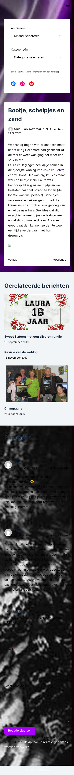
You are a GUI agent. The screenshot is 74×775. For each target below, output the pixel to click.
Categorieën (19, 49)
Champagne (13, 408)
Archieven (18, 28)
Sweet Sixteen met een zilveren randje (33, 336)
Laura (57, 129)
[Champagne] (36, 383)
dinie (13, 72)
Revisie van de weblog (21, 352)
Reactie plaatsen (19, 730)
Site (7, 667)
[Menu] (68, 6)
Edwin (21, 72)
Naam (9, 631)
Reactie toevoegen (18, 686)
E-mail (9, 649)
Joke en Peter (53, 170)
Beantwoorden (59, 468)
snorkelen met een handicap (46, 72)
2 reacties (14, 133)
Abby (18, 463)
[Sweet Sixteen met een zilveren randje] (36, 312)
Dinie (48, 129)
